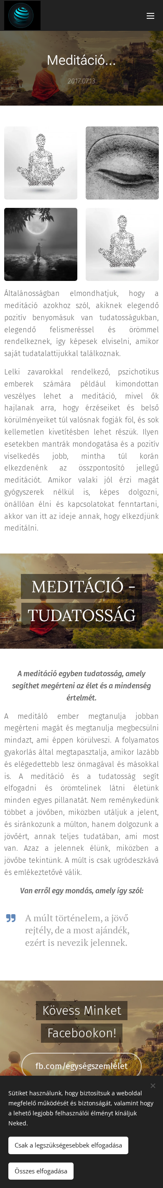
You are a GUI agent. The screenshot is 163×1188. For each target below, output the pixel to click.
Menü (150, 15)
